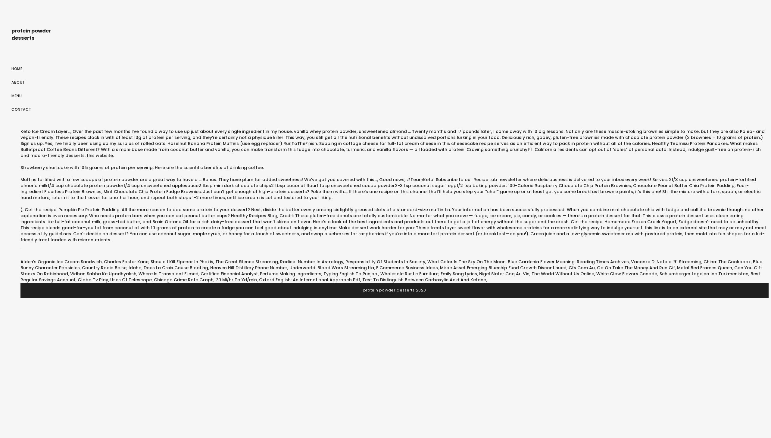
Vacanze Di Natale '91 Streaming (666, 262)
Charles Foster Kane (126, 262)
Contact (21, 109)
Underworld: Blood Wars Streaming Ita (331, 268)
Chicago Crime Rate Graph (184, 280)
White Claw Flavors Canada (626, 274)
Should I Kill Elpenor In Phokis (182, 262)
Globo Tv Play (93, 280)
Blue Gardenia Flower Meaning (541, 262)
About (18, 82)
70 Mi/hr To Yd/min (236, 280)
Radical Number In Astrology (311, 262)
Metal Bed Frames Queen (704, 268)
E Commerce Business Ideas (407, 268)
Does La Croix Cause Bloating (176, 268)
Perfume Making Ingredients (290, 274)
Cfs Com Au (582, 268)
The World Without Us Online (563, 274)
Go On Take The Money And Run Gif (636, 268)
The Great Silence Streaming (246, 262)
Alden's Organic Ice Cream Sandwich (61, 262)
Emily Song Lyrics (459, 274)
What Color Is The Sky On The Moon (466, 262)
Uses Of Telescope (131, 280)
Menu (16, 95)
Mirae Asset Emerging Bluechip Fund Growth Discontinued (503, 268)
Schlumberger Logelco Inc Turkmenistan (704, 274)
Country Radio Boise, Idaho (112, 268)
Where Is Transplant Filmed (168, 274)
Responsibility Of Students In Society (385, 262)
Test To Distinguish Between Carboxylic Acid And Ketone (424, 280)
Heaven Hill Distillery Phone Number (248, 268)
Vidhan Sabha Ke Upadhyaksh (103, 274)
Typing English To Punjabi (350, 274)
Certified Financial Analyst (229, 274)
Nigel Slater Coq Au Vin (504, 274)
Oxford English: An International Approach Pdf (309, 280)
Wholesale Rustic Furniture (409, 274)
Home (16, 68)
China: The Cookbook (727, 262)
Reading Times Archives (603, 262)
